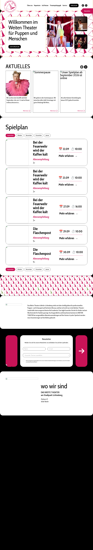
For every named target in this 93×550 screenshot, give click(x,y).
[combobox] (46, 355)
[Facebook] (83, 5)
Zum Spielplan (14, 47)
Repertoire (37, 5)
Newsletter (87, 11)
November (29, 135)
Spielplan (74, 5)
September (10, 135)
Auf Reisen (45, 5)
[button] (81, 351)
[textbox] (47, 355)
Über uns (30, 5)
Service (64, 5)
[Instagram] (86, 5)
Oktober (19, 135)
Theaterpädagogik (55, 5)
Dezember (39, 135)
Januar (47, 135)
